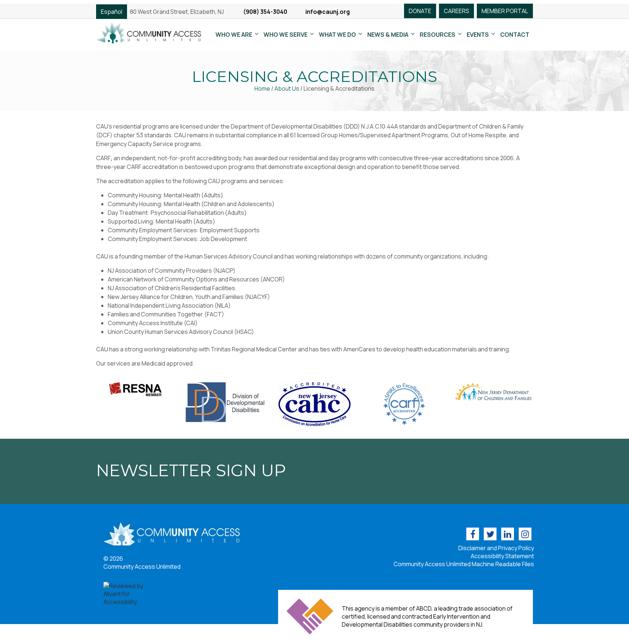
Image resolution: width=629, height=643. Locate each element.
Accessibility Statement (502, 556)
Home (262, 88)
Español (111, 12)
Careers (456, 11)
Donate (420, 11)
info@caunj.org (327, 12)
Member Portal (505, 11)
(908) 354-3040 (265, 12)
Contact (514, 35)
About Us (286, 88)
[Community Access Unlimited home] (148, 32)
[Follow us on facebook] (472, 534)
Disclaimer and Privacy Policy (496, 548)
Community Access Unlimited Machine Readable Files (463, 564)
